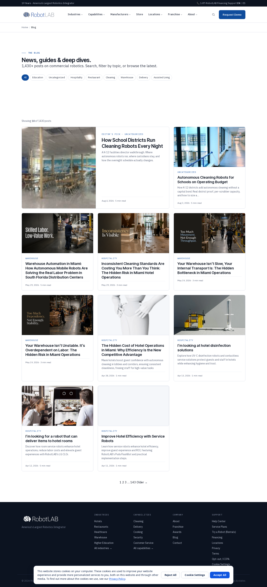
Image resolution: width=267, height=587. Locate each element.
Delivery (143, 77)
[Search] (213, 14)
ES (244, 3)
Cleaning (110, 77)
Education (37, 77)
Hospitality (76, 77)
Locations (154, 14)
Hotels (98, 521)
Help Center (219, 521)
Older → (142, 482)
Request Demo (232, 14)
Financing (222, 3)
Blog (175, 537)
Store (139, 14)
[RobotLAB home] (39, 14)
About (191, 14)
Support (232, 3)
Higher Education (104, 543)
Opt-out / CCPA (220, 559)
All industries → (103, 548)
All (25, 77)
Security (138, 537)
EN (238, 3)
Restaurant (94, 77)
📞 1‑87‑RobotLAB (207, 3)
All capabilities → (143, 548)
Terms (215, 553)
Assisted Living (162, 77)
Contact (177, 543)
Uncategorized (57, 77)
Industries (74, 14)
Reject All (170, 575)
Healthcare (100, 532)
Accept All (219, 575)
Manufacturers (119, 14)
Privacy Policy (117, 578)
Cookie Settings (221, 564)
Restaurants (101, 526)
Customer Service (143, 543)
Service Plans (219, 526)
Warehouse (127, 77)
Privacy (216, 548)
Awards (177, 532)
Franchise (174, 14)
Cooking (138, 532)
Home (25, 27)
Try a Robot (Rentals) (224, 532)
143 (133, 482)
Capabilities (95, 14)
